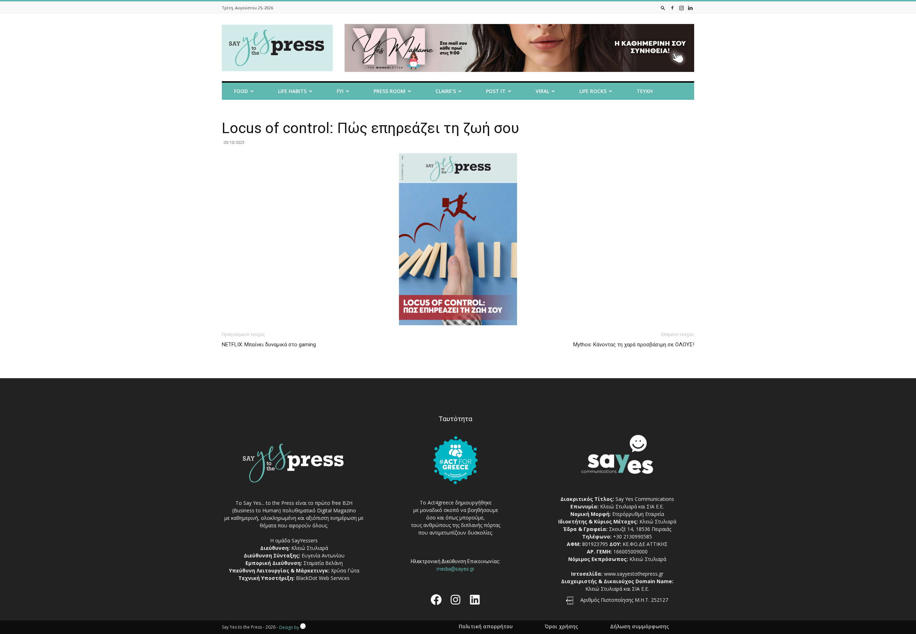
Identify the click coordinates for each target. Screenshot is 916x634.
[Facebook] (672, 8)
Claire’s (445, 91)
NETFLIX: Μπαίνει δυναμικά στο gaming (269, 344)
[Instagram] (681, 8)
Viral (542, 91)
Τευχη (645, 91)
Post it (496, 91)
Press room (389, 91)
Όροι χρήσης (561, 626)
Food (241, 91)
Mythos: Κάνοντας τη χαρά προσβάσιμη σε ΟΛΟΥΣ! (633, 344)
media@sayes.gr (455, 569)
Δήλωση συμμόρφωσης (639, 626)
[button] (663, 7)
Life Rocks (592, 91)
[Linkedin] (690, 8)
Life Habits (292, 91)
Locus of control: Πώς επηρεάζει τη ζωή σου (370, 128)
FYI (340, 91)
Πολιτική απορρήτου (486, 626)
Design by (289, 627)
